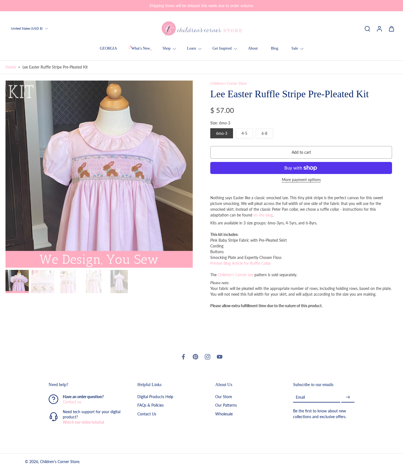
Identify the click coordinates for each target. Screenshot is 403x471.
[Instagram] (208, 357)
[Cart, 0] (391, 28)
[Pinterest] (195, 357)
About (253, 48)
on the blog (263, 215)
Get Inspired (222, 48)
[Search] (367, 28)
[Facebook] (183, 357)
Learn (191, 48)
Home (10, 67)
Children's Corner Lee (235, 274)
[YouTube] (220, 357)
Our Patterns (226, 405)
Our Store (223, 397)
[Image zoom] (99, 174)
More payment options (301, 180)
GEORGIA (108, 48)
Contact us (72, 402)
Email (300, 397)
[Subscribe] (347, 397)
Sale (294, 48)
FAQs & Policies (150, 405)
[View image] (17, 281)
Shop (167, 48)
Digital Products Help (155, 397)
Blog (274, 48)
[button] (301, 152)
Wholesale (224, 414)
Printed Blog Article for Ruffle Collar (240, 263)
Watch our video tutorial (83, 422)
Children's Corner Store (228, 83)
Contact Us (146, 414)
